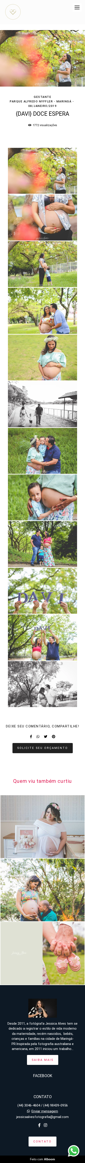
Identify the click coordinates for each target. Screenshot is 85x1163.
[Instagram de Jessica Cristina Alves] (45, 1125)
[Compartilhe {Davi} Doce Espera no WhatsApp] (37, 736)
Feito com (42, 1159)
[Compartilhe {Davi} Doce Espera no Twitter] (45, 736)
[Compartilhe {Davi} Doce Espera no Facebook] (31, 736)
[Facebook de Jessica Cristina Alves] (39, 1125)
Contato (42, 1141)
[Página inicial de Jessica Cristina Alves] (12, 12)
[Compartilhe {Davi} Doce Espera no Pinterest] (53, 736)
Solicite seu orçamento (42, 748)
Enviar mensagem (45, 1111)
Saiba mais (42, 1060)
